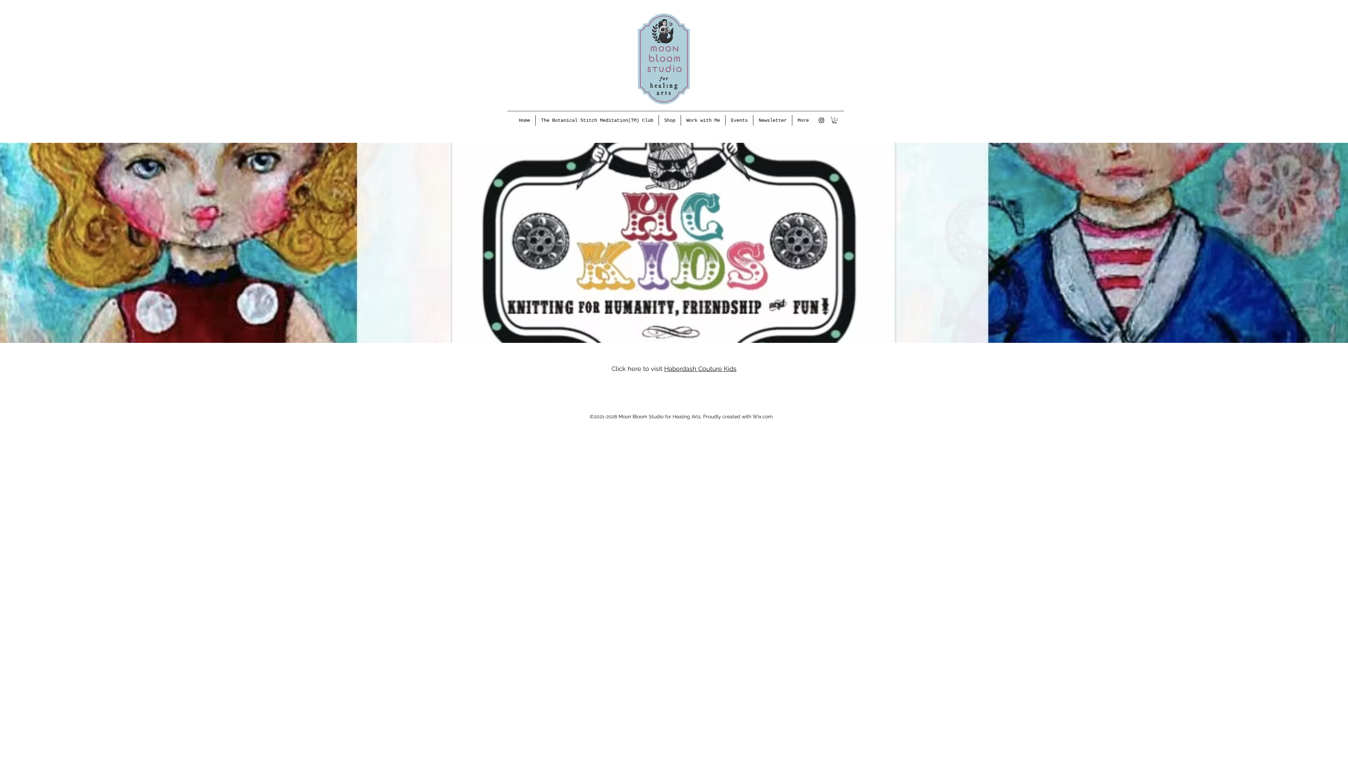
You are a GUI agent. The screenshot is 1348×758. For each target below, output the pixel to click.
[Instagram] (821, 120)
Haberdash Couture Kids (700, 368)
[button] (835, 120)
